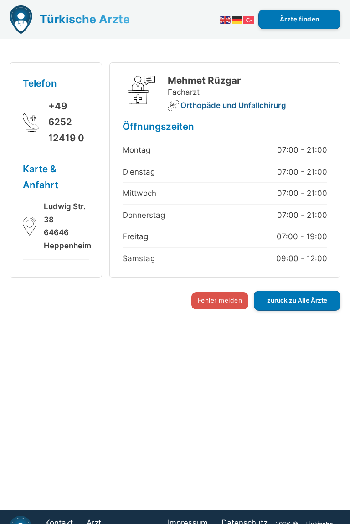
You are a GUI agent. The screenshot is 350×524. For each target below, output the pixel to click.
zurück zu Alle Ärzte (297, 300)
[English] (226, 19)
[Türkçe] (249, 19)
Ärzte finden (299, 19)
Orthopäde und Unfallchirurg (233, 105)
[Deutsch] (237, 19)
